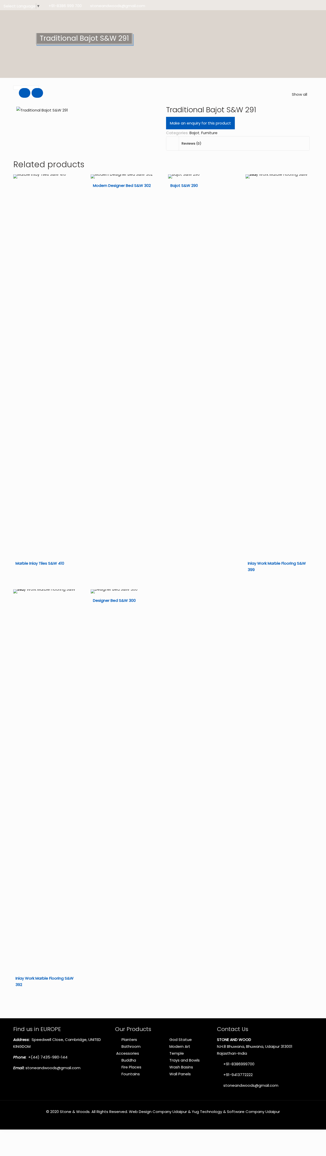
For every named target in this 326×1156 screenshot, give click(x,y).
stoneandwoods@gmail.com (117, 5)
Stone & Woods (75, 1111)
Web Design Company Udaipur (158, 1111)
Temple (176, 1053)
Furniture (209, 132)
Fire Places (131, 1067)
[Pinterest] (313, 5)
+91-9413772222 (237, 1074)
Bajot (194, 132)
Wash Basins (181, 1067)
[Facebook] (299, 5)
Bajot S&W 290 (184, 185)
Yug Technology (207, 1111)
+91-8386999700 (238, 1064)
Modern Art (179, 1046)
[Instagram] (320, 5)
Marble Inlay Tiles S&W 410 (40, 563)
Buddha (128, 1060)
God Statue (180, 1039)
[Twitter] (306, 5)
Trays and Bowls (184, 1060)
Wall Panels (180, 1074)
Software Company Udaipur (253, 1111)
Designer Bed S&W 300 (114, 600)
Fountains (130, 1074)
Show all (299, 94)
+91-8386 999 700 (65, 5)
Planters (129, 1039)
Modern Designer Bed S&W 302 (122, 185)
